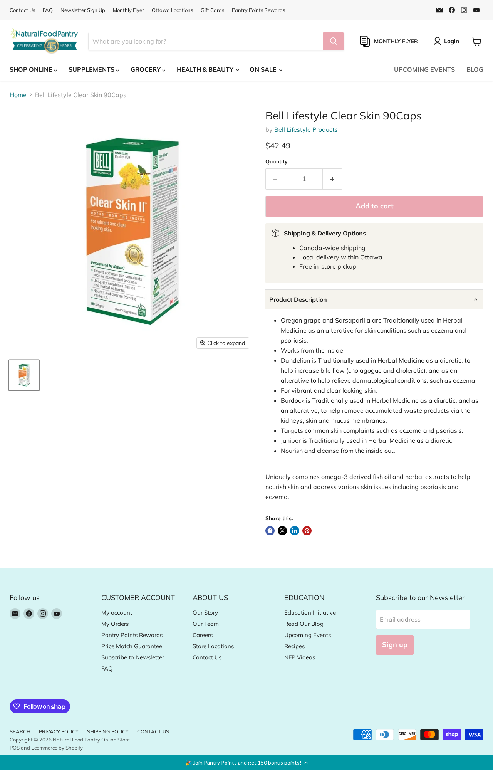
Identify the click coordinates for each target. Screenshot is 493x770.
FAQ (48, 10)
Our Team (206, 623)
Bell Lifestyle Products (306, 129)
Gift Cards (212, 10)
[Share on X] (282, 530)
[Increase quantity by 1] (332, 179)
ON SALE (264, 69)
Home (18, 94)
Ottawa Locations (172, 10)
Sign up (394, 644)
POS (15, 748)
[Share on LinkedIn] (294, 530)
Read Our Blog (304, 623)
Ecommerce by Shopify (57, 748)
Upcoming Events (307, 635)
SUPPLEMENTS (92, 69)
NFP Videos (299, 657)
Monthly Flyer (128, 10)
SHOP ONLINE (32, 69)
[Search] (333, 41)
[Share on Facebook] (270, 530)
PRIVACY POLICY (59, 731)
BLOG (474, 69)
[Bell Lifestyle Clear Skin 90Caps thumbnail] (24, 375)
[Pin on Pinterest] (307, 530)
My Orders (115, 623)
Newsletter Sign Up (82, 10)
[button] (246, 762)
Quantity (276, 161)
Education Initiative (310, 612)
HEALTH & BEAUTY (206, 69)
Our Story (205, 612)
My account (116, 612)
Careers (203, 635)
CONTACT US (153, 731)
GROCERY (146, 69)
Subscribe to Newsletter (132, 657)
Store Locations (213, 646)
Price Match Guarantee (131, 646)
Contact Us (22, 10)
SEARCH (20, 731)
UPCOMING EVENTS (424, 69)
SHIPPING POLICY (108, 731)
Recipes (294, 646)
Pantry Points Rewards (258, 10)
